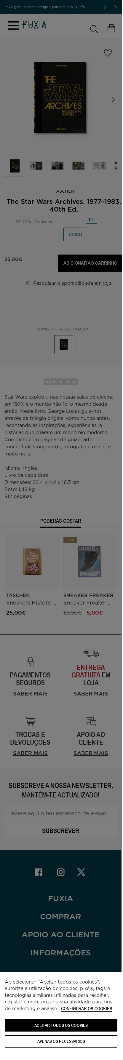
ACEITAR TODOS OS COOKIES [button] (61, 1025)
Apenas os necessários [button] (61, 1041)
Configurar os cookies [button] (86, 1009)
